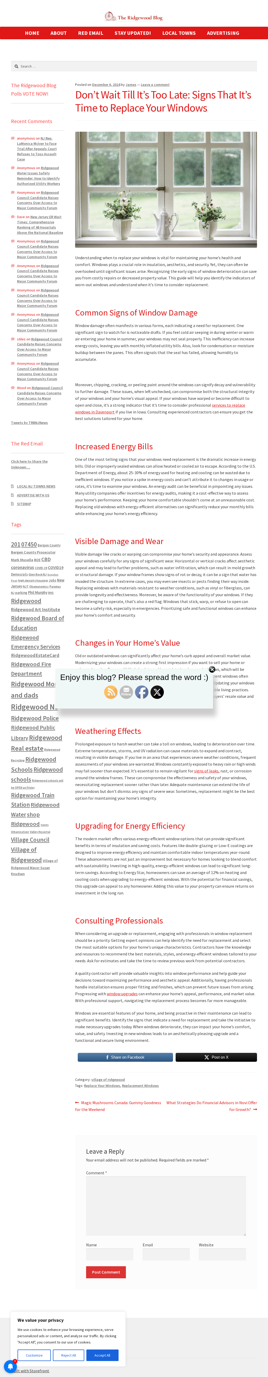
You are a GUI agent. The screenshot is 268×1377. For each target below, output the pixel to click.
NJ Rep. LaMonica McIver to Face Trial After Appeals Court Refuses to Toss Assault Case (37, 148)
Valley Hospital (40, 832)
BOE (37, 559)
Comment (96, 1172)
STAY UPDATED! (133, 33)
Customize (34, 1355)
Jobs (52, 580)
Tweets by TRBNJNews (29, 422)
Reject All (68, 1355)
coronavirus (22, 567)
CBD (46, 559)
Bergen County (49, 545)
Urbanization (20, 832)
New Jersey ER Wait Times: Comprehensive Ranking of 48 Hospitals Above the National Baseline (40, 224)
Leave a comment (155, 84)
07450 (29, 544)
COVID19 (55, 567)
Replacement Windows (140, 1085)
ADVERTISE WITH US (33, 495)
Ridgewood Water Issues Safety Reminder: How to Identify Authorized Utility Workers (38, 175)
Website (206, 1244)
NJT (26, 586)
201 (15, 544)
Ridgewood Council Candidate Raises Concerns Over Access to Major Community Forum (38, 200)
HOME (32, 33)
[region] (68, 1339)
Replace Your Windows (102, 1085)
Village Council (30, 839)
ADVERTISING (223, 33)
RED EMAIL (90, 33)
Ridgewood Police (35, 718)
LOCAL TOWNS (179, 33)
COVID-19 (41, 568)
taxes (45, 825)
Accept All (102, 1355)
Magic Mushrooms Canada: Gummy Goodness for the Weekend (118, 1106)
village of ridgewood (108, 1079)
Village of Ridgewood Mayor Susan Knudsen (34, 867)
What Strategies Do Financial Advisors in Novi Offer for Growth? (211, 1106)
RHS (51, 593)
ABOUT (59, 33)
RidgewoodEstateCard (35, 655)
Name (91, 1244)
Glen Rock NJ (38, 574)
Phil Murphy (37, 592)
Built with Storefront (30, 1370)
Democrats (19, 574)
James (131, 84)
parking (21, 592)
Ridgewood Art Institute (35, 609)
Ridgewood (26, 601)
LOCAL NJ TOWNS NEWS (36, 486)
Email (148, 1244)
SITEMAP (24, 503)
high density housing (33, 580)
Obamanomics (39, 586)
